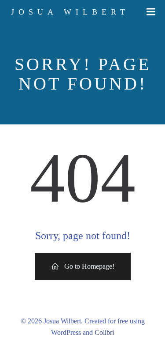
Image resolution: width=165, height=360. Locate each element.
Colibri (104, 332)
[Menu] (150, 11)
